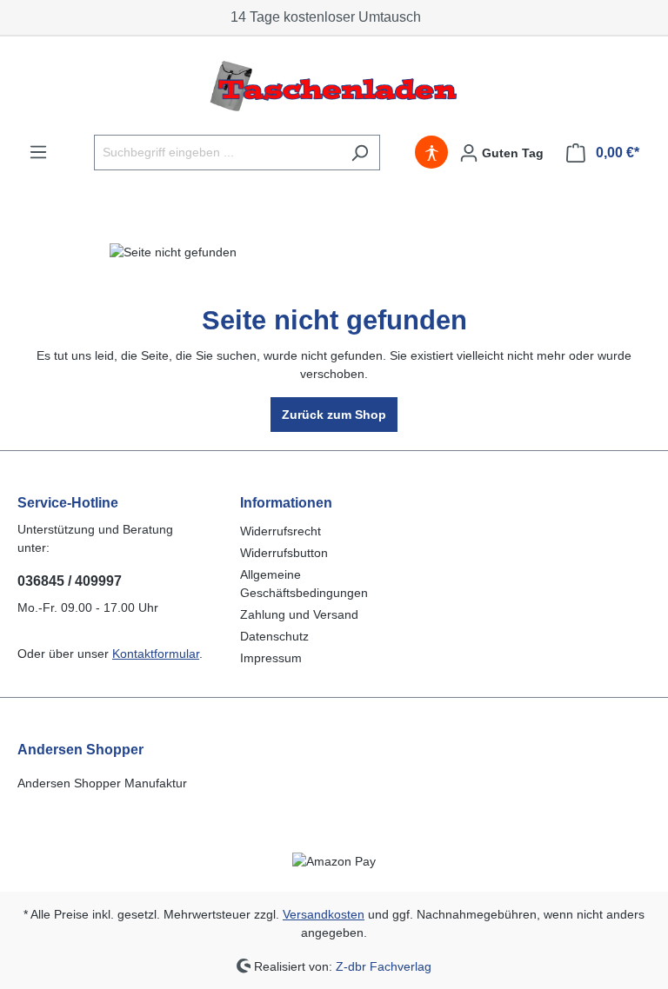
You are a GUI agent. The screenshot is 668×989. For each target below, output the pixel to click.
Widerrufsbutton (284, 553)
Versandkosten (323, 914)
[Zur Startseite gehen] (334, 85)
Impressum (271, 658)
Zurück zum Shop (334, 414)
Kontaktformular (155, 653)
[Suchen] (359, 152)
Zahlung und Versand (299, 614)
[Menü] (38, 152)
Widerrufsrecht (280, 531)
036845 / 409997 (69, 581)
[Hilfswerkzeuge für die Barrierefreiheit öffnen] (431, 153)
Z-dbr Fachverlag (383, 965)
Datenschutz (274, 636)
